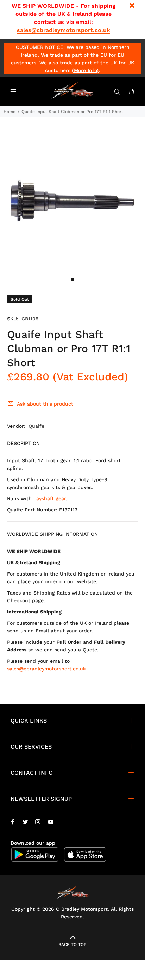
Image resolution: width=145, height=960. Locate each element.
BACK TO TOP (72, 944)
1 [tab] (72, 279)
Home (9, 111)
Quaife (36, 426)
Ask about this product (45, 404)
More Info (85, 70)
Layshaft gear (49, 498)
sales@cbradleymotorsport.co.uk (63, 30)
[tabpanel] (72, 200)
